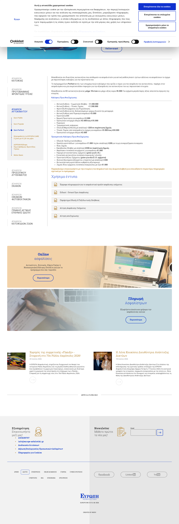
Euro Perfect (19, 130)
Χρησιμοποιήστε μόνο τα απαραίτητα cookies (157, 26)
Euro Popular (19, 124)
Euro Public (18, 118)
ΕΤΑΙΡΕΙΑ (63, 472)
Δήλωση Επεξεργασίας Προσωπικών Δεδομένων (40, 449)
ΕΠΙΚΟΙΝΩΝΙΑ (51, 478)
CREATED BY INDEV (89, 512)
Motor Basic (18, 155)
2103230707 (23, 438)
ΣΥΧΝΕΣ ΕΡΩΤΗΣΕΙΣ (76, 472)
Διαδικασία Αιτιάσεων (28, 445)
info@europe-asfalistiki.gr (31, 441)
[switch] (74, 42)
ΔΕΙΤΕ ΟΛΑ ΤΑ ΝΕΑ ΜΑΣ (89, 395)
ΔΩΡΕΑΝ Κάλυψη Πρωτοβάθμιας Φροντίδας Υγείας (24, 147)
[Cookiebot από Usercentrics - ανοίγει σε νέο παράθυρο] (17, 42)
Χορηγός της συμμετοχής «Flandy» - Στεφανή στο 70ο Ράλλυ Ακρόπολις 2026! (54, 354)
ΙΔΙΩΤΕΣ (25, 472)
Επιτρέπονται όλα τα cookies (157, 6)
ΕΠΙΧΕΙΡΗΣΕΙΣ (35, 472)
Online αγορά (111, 48)
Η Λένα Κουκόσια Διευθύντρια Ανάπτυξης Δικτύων (142, 354)
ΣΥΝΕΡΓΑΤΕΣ (33, 478)
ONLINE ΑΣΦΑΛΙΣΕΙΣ (50, 472)
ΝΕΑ (42, 478)
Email (132, 428)
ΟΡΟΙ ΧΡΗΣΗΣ (63, 478)
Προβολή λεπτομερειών (155, 42)
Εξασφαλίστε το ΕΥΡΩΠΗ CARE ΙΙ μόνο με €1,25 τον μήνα (26, 137)
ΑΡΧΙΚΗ (16, 472)
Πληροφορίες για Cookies (91, 31)
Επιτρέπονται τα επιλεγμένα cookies (157, 15)
